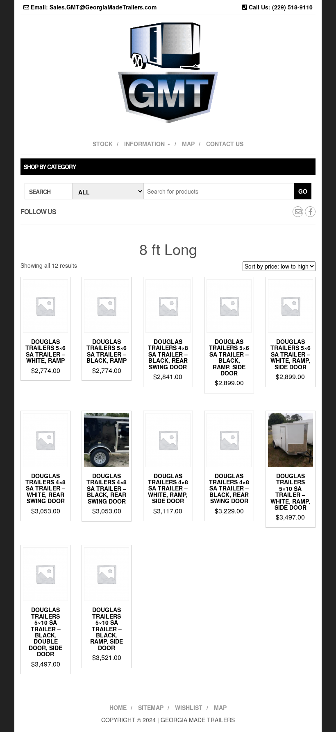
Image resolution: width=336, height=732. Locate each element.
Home (118, 707)
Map (188, 144)
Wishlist (188, 707)
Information (145, 144)
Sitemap (150, 707)
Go (302, 191)
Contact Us (224, 144)
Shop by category (50, 167)
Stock (103, 144)
